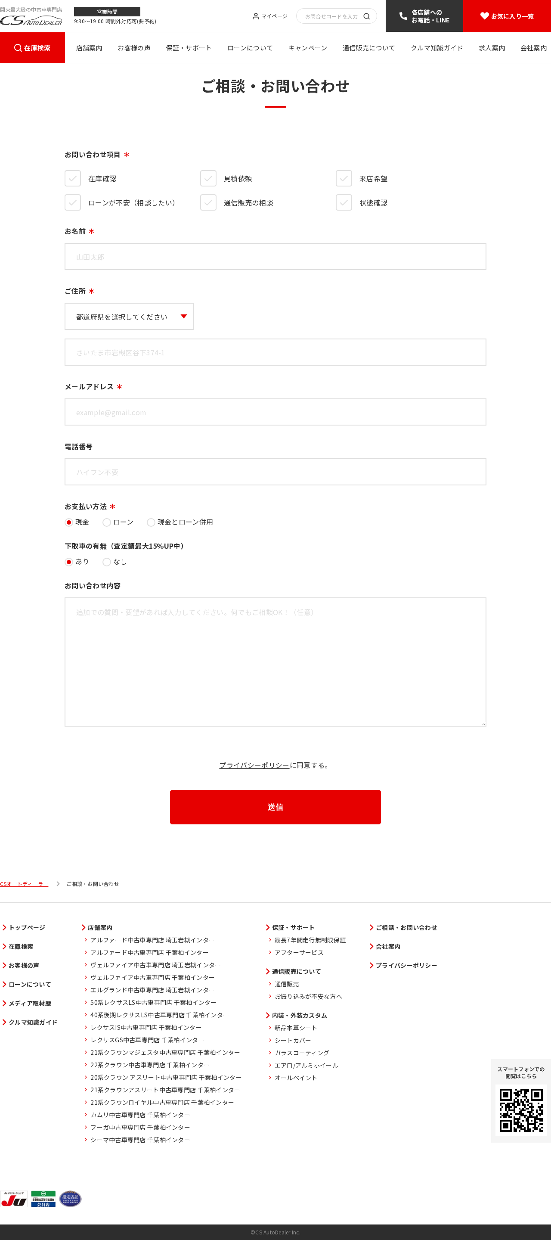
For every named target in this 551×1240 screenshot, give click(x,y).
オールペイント (296, 1078)
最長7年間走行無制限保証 (310, 940)
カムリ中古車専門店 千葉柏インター (140, 1115)
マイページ (274, 16)
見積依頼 (238, 178)
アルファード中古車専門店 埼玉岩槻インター (152, 940)
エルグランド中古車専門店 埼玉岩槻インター (152, 990)
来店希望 (373, 178)
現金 (82, 521)
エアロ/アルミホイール (306, 1065)
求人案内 (492, 47)
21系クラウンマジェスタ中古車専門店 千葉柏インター (165, 1052)
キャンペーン (308, 47)
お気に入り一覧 (512, 16)
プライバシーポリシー (254, 765)
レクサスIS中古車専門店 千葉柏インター (146, 1027)
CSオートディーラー (24, 883)
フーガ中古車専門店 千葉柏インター (140, 1127)
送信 (275, 807)
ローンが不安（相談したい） (133, 202)
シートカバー (293, 1040)
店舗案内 (89, 47)
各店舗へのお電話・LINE (430, 16)
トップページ (27, 927)
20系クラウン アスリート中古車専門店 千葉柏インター (166, 1077)
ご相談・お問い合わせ (406, 927)
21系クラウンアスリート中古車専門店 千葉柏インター (165, 1090)
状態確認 (373, 202)
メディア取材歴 (30, 1003)
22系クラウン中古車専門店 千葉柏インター (150, 1065)
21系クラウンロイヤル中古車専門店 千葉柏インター (162, 1102)
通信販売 (287, 984)
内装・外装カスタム (300, 1015)
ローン (123, 521)
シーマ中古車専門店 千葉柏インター (140, 1140)
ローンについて (250, 47)
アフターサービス (299, 952)
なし (120, 561)
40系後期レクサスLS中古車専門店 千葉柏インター (159, 1015)
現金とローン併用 (186, 521)
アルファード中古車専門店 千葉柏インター (149, 952)
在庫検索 (37, 47)
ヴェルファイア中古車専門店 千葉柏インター (152, 977)
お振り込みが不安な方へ (308, 996)
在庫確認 (102, 178)
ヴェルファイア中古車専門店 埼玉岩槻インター (155, 965)
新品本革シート (296, 1028)
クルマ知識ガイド (437, 47)
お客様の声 (134, 47)
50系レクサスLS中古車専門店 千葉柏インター (153, 1002)
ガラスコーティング (302, 1053)
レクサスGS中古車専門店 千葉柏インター (147, 1040)
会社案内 (533, 47)
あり (82, 561)
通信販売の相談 (248, 202)
